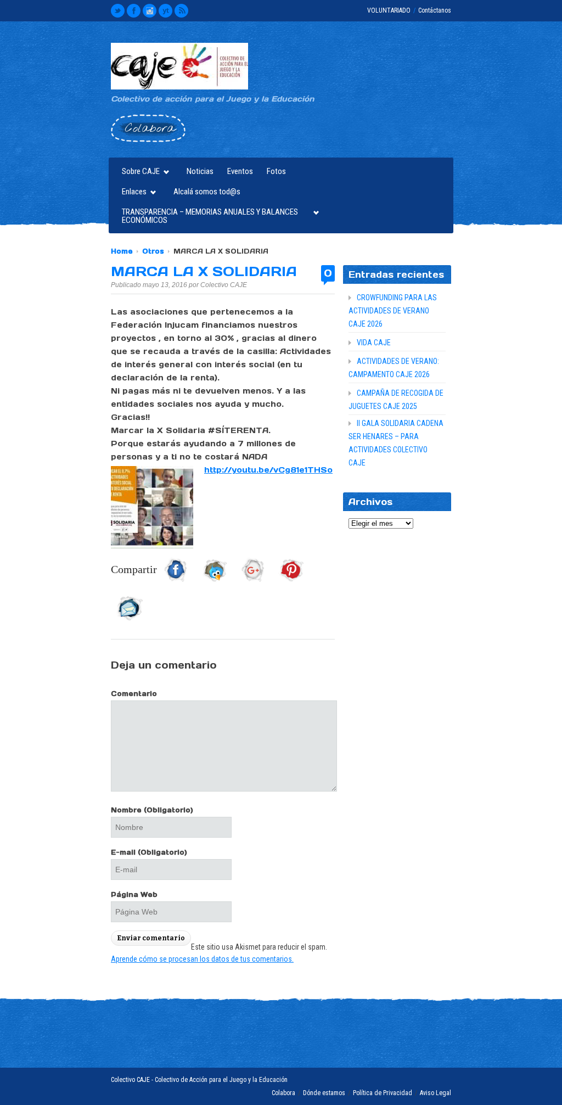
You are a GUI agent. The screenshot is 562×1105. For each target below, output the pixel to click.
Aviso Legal (435, 1093)
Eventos (240, 171)
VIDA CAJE (374, 342)
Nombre (152, 810)
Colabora (283, 1093)
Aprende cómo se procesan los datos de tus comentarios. (202, 959)
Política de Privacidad (382, 1093)
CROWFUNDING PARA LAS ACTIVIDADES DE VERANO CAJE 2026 (393, 310)
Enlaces (131, 193)
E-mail (149, 852)
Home (122, 251)
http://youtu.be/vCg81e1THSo (268, 470)
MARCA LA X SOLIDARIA (204, 271)
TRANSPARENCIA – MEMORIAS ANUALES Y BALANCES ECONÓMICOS (207, 216)
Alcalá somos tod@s (206, 192)
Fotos (276, 171)
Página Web (134, 894)
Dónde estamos (324, 1093)
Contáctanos (434, 10)
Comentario (134, 693)
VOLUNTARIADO (389, 10)
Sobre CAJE (138, 172)
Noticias (200, 171)
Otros (153, 251)
